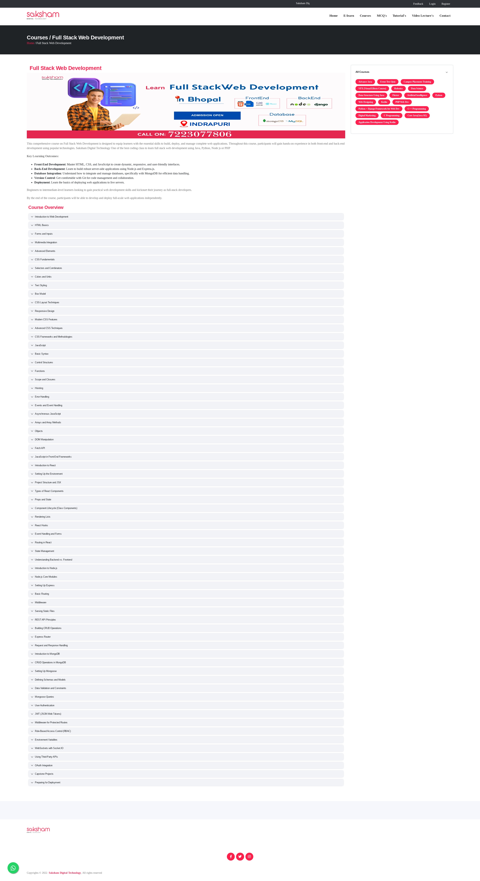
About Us (324, 847)
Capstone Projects (44, 773)
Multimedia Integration (46, 242)
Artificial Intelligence (417, 95)
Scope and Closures (45, 379)
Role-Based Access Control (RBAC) (53, 731)
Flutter (395, 95)
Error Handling (42, 396)
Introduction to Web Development (51, 216)
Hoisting (39, 388)
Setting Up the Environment (48, 473)
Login (432, 3)
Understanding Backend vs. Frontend (53, 559)
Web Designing (365, 102)
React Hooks (41, 525)
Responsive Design (44, 311)
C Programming (391, 115)
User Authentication (44, 705)
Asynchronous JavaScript (48, 413)
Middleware (40, 602)
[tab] (402, 72)
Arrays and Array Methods (48, 422)
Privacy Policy (399, 847)
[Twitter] (240, 857)
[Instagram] (249, 857)
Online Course (399, 841)
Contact (445, 15)
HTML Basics (42, 225)
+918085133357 (194, 841)
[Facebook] (231, 857)
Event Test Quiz (387, 81)
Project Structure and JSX (48, 482)
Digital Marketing (367, 115)
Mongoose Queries (44, 696)
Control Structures (44, 362)
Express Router (42, 636)
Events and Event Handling (48, 405)
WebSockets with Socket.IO (49, 748)
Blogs (322, 841)
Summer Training (401, 835)
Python (438, 95)
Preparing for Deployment (47, 782)
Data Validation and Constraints (50, 688)
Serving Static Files (44, 611)
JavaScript (40, 345)
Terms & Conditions (403, 853)
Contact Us (325, 859)
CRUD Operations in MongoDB (50, 662)
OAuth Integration (43, 765)
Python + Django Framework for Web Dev (378, 108)
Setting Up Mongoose (46, 671)
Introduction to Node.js (46, 568)
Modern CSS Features (46, 319)
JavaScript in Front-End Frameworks (53, 456)
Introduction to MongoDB (47, 653)
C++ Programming (417, 108)
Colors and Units (43, 276)
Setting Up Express (44, 585)
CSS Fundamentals (45, 259)
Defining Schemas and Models (50, 679)
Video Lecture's (423, 15)
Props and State (43, 499)
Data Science (417, 88)
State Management (44, 551)
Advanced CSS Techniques (49, 328)
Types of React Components (49, 491)
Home (333, 15)
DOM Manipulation (44, 439)
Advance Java (365, 81)
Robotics (398, 88)
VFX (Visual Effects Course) (372, 88)
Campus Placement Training (417, 81)
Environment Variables (46, 739)
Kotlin (384, 102)
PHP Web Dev (402, 102)
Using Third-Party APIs (46, 756)
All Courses (362, 71)
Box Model (40, 293)
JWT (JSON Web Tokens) (48, 713)
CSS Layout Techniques (47, 302)
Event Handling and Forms (48, 533)
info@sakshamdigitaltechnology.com (205, 847)
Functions (40, 371)
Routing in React (43, 542)
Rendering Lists (42, 516)
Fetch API (40, 448)
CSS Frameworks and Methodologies (53, 336)
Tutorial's (399, 15)
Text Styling (41, 285)
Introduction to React (45, 465)
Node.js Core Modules (46, 576)
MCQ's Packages (329, 853)
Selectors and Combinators (48, 268)
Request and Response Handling (51, 645)
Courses (365, 15)
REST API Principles (45, 619)
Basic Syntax (41, 353)
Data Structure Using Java (371, 95)
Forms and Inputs (43, 233)
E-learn (349, 15)
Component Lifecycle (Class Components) (56, 508)
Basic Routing (42, 593)
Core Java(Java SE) (417, 115)
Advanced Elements (45, 251)
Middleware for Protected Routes (51, 722)
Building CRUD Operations (48, 628)
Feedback (418, 3)
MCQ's (382, 15)
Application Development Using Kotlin (377, 122)
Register (446, 3)
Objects (39, 431)
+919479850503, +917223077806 (225, 841)
